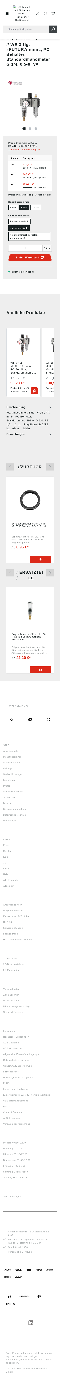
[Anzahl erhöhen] (39, 248)
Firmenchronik (11, 1071)
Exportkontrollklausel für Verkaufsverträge (26, 1095)
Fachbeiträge (10, 933)
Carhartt (7, 839)
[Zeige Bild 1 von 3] (24, 128)
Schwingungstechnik (14, 809)
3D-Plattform (10, 958)
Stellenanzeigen (12, 1196)
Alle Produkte (10, 880)
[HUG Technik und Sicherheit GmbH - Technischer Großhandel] (22, 13)
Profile (6, 786)
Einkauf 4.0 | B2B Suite (16, 916)
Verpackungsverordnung (16, 1124)
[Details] (40, 559)
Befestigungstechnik (14, 815)
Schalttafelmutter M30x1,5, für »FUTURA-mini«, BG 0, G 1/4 (29, 525)
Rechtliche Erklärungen (16, 1037)
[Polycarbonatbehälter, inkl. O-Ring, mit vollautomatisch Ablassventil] (30, 610)
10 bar (35, 207)
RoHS (6, 1083)
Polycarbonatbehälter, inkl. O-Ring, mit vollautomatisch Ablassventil (29, 637)
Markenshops (12, 833)
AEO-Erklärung (11, 1118)
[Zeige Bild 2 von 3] (30, 128)
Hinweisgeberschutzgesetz (18, 1077)
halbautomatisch (19, 221)
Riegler (7, 851)
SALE (6, 745)
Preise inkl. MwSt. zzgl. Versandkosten (30, 194)
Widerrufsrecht (11, 1000)
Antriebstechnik (11, 762)
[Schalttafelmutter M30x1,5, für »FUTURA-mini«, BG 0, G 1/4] (30, 500)
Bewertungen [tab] (15, 434)
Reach (6, 1106)
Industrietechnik (12, 757)
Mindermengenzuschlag (16, 1006)
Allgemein (8, 886)
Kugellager (9, 780)
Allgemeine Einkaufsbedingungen (21, 1054)
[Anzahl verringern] (11, 248)
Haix (5, 874)
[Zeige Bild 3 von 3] (36, 128)
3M (5, 862)
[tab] (29, 417)
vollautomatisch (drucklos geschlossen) (24, 236)
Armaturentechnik (13, 791)
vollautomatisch (19, 228)
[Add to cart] (34, 390)
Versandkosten (11, 989)
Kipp (5, 857)
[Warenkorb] (53, 13)
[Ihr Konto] (37, 13)
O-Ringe (7, 768)
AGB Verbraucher (13, 1048)
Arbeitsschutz (10, 751)
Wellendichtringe (12, 774)
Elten (6, 868)
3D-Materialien (11, 970)
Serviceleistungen (13, 928)
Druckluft (8, 803)
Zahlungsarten (11, 994)
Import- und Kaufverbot (16, 1089)
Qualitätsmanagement (15, 1100)
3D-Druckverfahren (13, 964)
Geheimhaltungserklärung (17, 1066)
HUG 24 (7, 922)
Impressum (9, 1031)
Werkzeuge (9, 820)
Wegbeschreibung (13, 910)
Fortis (6, 845)
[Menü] (7, 13)
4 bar (13, 207)
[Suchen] (53, 29)
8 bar (24, 207)
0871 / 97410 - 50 (19, 706)
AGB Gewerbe (11, 1042)
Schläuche (9, 797)
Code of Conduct (12, 1112)
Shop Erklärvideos (13, 1012)
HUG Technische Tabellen (17, 939)
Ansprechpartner (12, 904)
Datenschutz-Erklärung (16, 1060)
